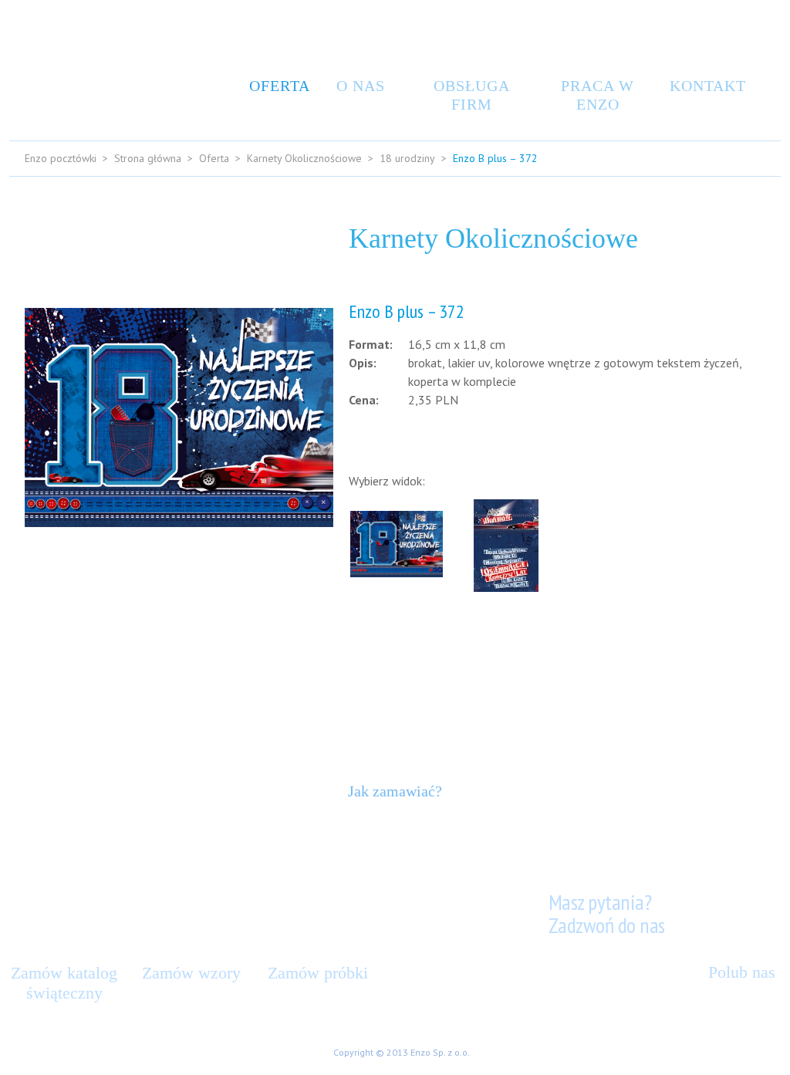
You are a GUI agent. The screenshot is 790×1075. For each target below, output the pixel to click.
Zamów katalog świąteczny (64, 982)
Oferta (276, 85)
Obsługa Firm (472, 95)
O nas (360, 85)
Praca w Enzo (597, 95)
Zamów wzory (191, 972)
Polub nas (741, 972)
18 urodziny (407, 158)
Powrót (737, 629)
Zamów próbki (318, 972)
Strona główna (147, 158)
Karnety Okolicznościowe (304, 158)
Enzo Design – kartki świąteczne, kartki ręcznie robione (79, 66)
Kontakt (704, 85)
